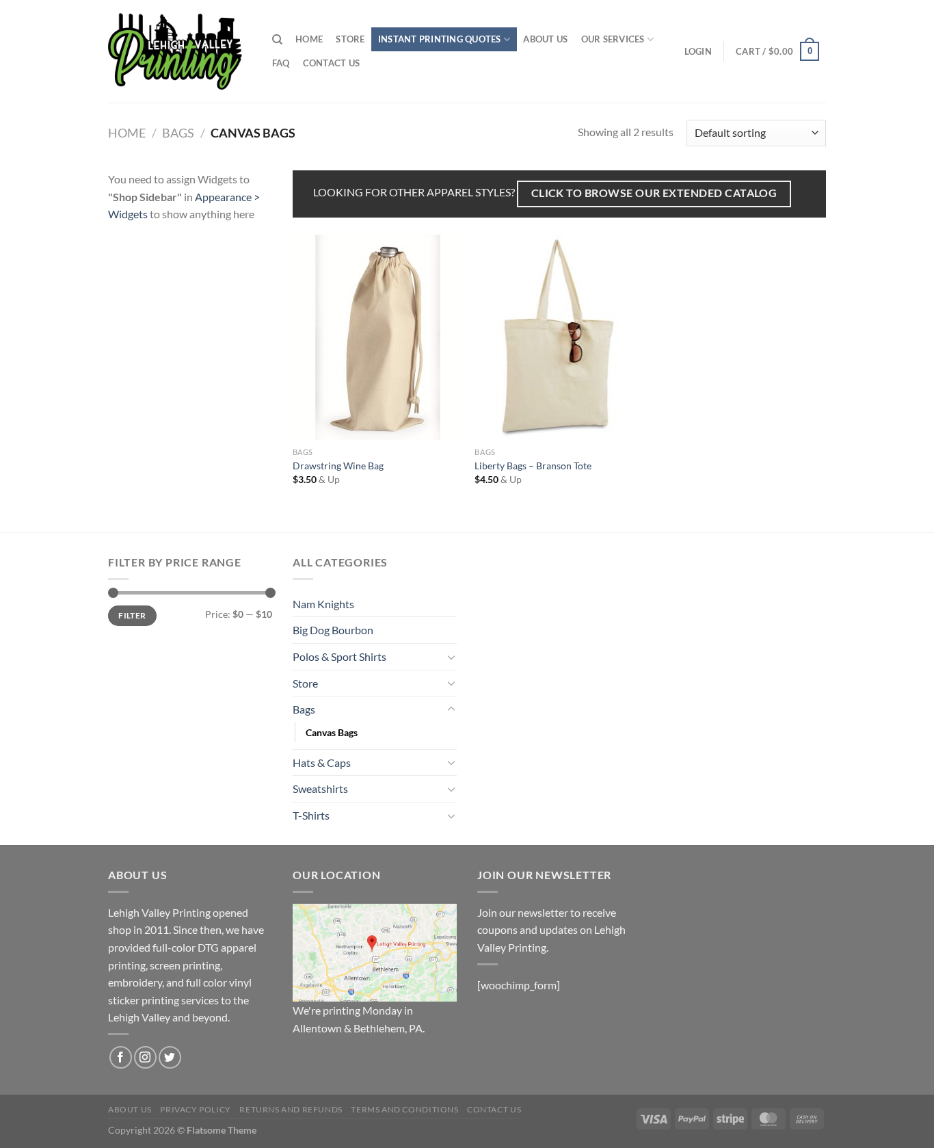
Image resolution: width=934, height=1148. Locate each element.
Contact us (331, 62)
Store (350, 39)
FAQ (281, 62)
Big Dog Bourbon (333, 629)
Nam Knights (323, 603)
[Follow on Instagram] (145, 1057)
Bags (178, 132)
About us (545, 39)
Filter (132, 615)
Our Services (613, 39)
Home (309, 39)
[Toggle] (451, 657)
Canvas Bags (332, 732)
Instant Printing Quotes (439, 39)
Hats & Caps (322, 762)
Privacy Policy (195, 1109)
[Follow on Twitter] (170, 1057)
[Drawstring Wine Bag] (377, 337)
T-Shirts (311, 815)
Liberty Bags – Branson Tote (533, 465)
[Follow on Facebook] (120, 1057)
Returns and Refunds (291, 1109)
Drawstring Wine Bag (338, 465)
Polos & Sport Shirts (339, 656)
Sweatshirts (320, 788)
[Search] (277, 40)
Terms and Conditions (404, 1109)
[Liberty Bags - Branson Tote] (559, 337)
